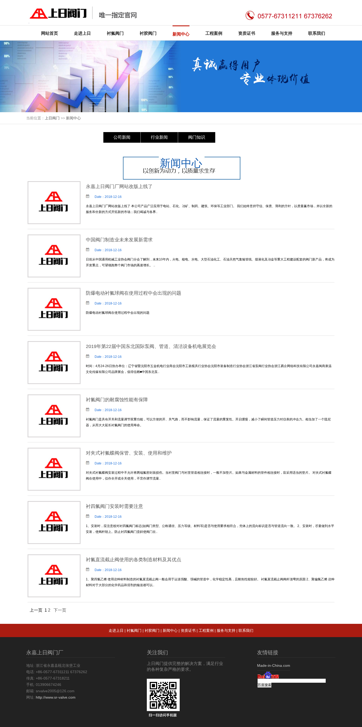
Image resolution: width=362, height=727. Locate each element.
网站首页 (49, 33)
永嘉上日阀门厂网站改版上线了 (119, 186)
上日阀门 (52, 118)
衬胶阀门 (148, 33)
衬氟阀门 (115, 33)
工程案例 (213, 33)
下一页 (60, 610)
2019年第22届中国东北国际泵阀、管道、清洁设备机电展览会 (151, 346)
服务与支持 (281, 33)
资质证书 (246, 33)
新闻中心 (181, 34)
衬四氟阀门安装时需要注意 (114, 506)
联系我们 (316, 33)
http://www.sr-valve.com (56, 697)
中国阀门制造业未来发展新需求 (119, 239)
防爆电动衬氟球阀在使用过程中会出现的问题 (133, 293)
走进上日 (82, 33)
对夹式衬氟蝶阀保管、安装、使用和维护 (129, 453)
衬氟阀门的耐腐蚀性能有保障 (117, 399)
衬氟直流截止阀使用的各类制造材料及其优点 (133, 559)
